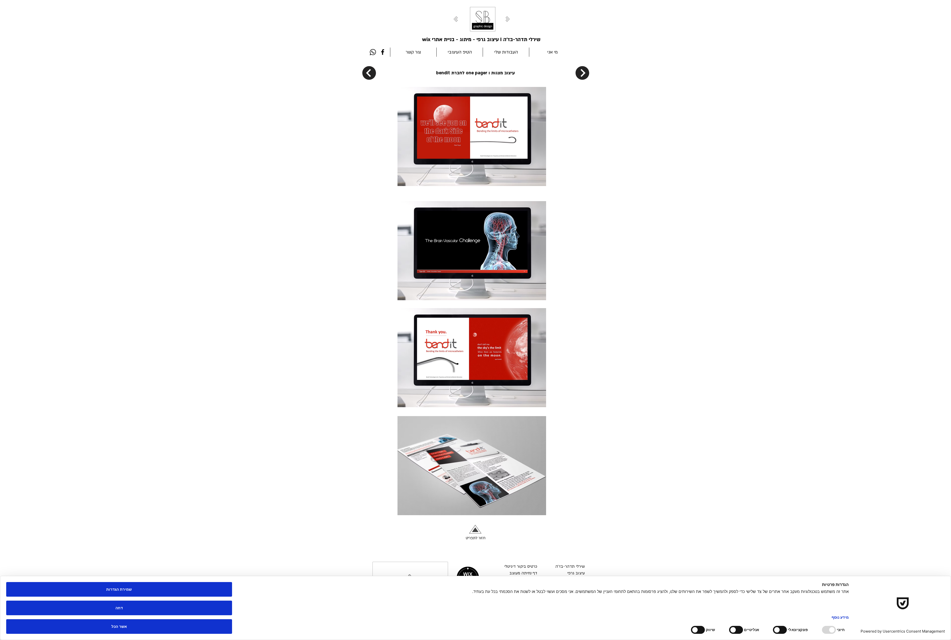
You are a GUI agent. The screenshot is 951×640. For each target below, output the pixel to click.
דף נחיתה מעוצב (523, 573)
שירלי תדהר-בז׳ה (570, 566)
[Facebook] (382, 52)
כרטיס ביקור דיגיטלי (520, 566)
